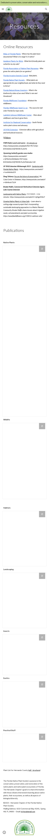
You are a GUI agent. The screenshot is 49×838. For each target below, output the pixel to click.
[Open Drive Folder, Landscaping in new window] (42, 576)
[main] (24, 26)
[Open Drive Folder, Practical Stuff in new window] (42, 737)
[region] (24, 3)
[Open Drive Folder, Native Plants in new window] (42, 249)
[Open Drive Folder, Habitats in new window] (42, 514)
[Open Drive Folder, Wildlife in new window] (42, 426)
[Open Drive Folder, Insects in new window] (42, 637)
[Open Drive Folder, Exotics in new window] (42, 684)
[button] (3, 9)
